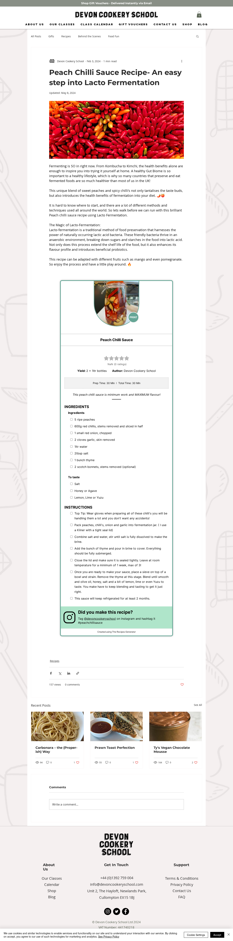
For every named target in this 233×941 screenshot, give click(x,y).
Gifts (51, 36)
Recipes (66, 36)
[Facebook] (125, 911)
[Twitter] (116, 911)
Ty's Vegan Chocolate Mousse (172, 750)
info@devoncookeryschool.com (116, 884)
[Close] (228, 935)
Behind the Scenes (89, 36)
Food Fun (113, 36)
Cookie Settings (196, 935)
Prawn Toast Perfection (115, 748)
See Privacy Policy (108, 936)
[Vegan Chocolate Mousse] (175, 726)
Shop (52, 890)
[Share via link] (77, 673)
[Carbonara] (57, 726)
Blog (52, 896)
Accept (217, 935)
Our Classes (52, 878)
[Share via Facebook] (51, 673)
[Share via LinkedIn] (68, 673)
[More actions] (181, 61)
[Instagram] (107, 911)
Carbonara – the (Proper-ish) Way (56, 750)
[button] (199, 14)
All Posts (36, 36)
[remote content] (116, 458)
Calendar (51, 884)
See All (198, 705)
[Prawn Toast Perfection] (116, 726)
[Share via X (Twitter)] (60, 673)
